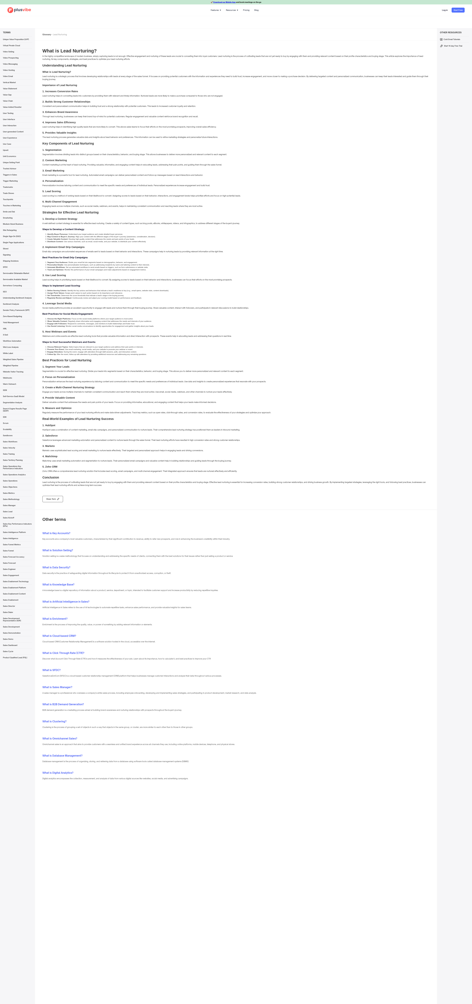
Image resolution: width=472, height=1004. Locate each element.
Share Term (51, 499)
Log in (445, 10)
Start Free (458, 10)
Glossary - (47, 34)
